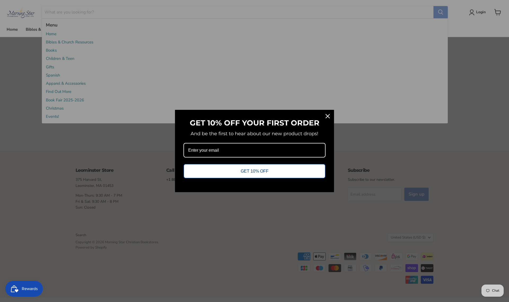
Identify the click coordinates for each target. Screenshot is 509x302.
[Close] (327, 116)
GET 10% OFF (255, 171)
